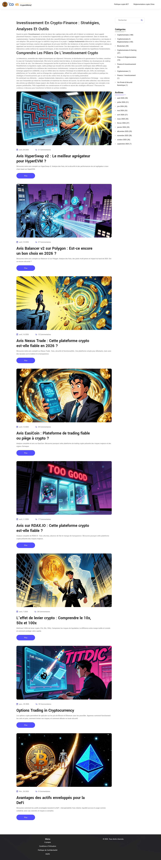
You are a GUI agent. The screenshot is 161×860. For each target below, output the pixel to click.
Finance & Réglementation (126, 58)
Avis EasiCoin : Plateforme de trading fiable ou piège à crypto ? (53, 436)
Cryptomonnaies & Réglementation (125, 40)
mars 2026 (122, 119)
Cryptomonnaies (125, 35)
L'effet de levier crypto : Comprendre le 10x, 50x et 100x (53, 620)
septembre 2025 (124, 144)
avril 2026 (122, 115)
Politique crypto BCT (121, 4)
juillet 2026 (123, 102)
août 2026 (122, 98)
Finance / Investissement (126, 76)
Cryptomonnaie (124, 71)
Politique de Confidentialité (47, 850)
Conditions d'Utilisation (47, 846)
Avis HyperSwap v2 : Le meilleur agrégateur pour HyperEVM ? (53, 159)
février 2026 (123, 123)
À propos (47, 842)
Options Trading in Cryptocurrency (45, 710)
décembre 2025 (124, 131)
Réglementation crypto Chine (144, 4)
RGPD (48, 854)
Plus (25, 176)
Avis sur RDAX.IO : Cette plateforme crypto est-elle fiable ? (52, 528)
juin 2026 (122, 106)
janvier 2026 (123, 127)
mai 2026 (122, 110)
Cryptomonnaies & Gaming (126, 51)
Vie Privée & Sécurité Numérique (124, 83)
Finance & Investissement (126, 65)
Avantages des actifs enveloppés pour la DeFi (50, 800)
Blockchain (123, 46)
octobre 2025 (123, 140)
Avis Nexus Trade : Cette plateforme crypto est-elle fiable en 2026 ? (52, 343)
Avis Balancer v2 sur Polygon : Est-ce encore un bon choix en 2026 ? (54, 251)
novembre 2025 (124, 135)
